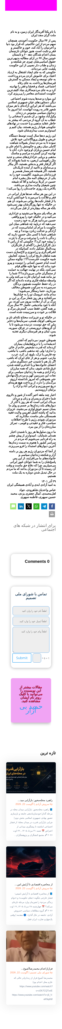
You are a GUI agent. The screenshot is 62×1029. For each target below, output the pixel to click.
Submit (22, 658)
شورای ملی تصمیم (39, 972)
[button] (52, 506)
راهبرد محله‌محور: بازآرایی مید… (35, 800)
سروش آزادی (42, 804)
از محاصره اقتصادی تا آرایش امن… (33, 884)
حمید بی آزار (31, 708)
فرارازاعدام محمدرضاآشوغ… (37, 968)
